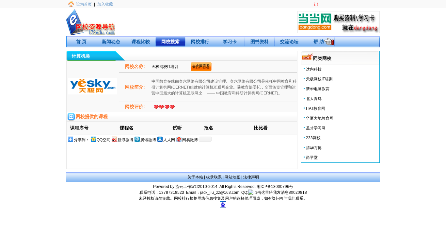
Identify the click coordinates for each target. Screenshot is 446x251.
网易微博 (190, 140)
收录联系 (214, 177)
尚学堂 (312, 157)
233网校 (313, 138)
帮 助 (318, 41)
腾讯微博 (148, 140)
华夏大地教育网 (319, 118)
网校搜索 (170, 41)
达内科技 (314, 69)
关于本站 (195, 177)
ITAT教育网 (315, 108)
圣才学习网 (316, 128)
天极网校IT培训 (319, 79)
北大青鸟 (314, 98)
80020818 (298, 192)
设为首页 (84, 4)
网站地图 (232, 177)
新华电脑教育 (317, 89)
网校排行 (200, 41)
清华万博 (314, 147)
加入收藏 (105, 4)
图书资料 (259, 41)
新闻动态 (111, 41)
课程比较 (141, 41)
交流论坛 (289, 41)
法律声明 (251, 177)
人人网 (169, 140)
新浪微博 (125, 140)
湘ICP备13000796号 (275, 186)
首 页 (81, 41)
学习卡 (230, 41)
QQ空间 (103, 140)
